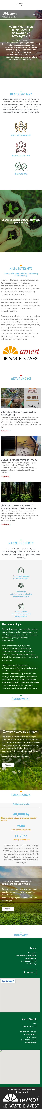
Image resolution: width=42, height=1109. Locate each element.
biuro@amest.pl (31, 964)
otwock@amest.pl (30, 1042)
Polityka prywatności (21, 1092)
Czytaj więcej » (5, 431)
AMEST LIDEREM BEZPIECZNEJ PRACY (19, 460)
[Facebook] (21, 6)
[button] (2, 43)
